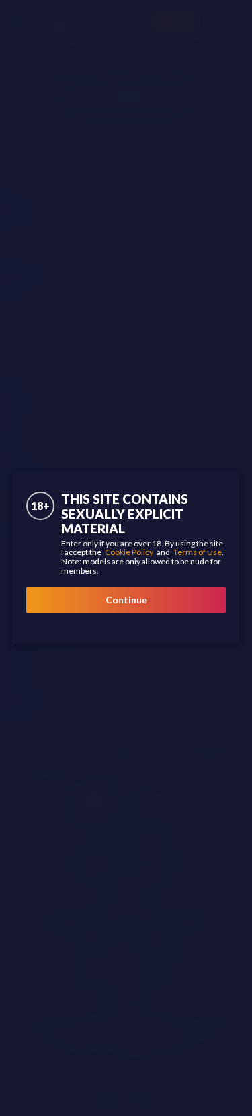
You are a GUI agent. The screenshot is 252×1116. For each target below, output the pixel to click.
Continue (126, 599)
